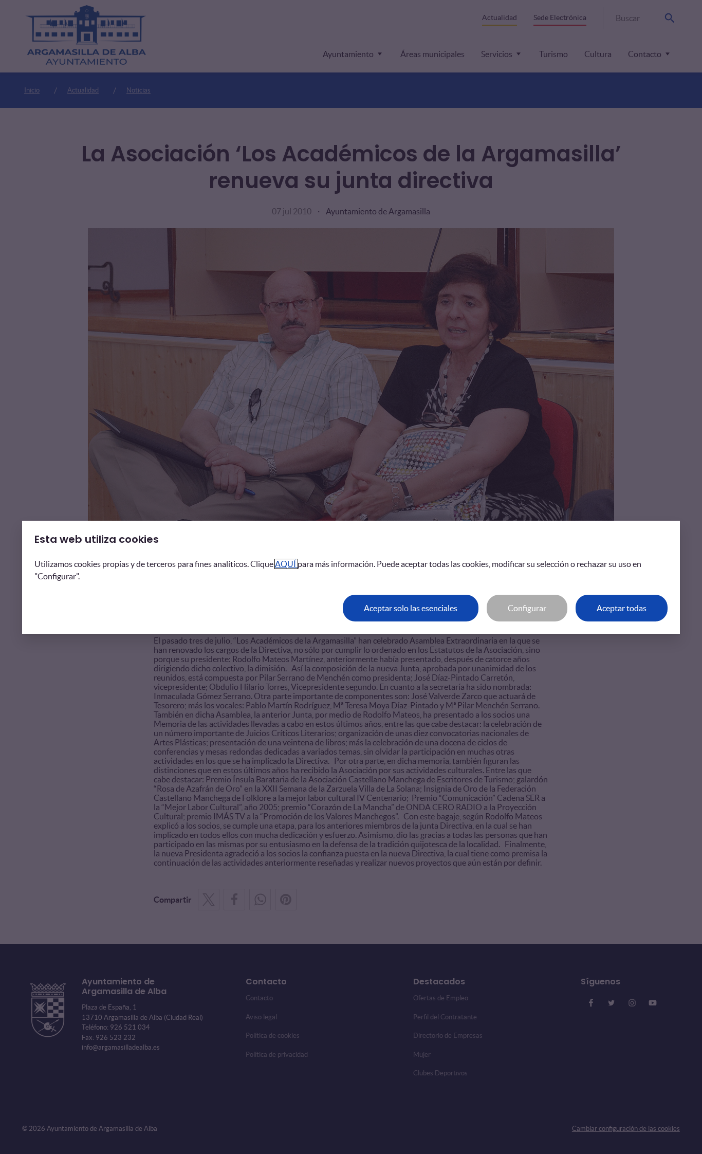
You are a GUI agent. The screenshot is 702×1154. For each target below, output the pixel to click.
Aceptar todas (621, 608)
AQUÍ (286, 564)
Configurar (527, 608)
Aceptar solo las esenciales (410, 608)
